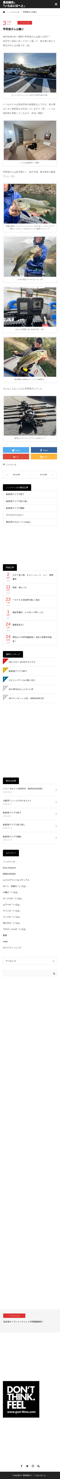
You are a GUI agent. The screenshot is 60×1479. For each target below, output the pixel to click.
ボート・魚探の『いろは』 (15, 886)
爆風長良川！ (19, 625)
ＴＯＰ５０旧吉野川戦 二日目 (26, 600)
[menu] (56, 4)
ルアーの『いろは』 (12, 904)
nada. (5, 941)
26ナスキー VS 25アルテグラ (22, 662)
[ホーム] (4, 12)
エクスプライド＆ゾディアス (16, 880)
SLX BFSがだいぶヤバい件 (21, 689)
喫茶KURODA (9, 874)
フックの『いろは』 (12, 917)
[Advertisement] (30, 542)
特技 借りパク (20, 587)
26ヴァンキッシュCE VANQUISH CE (26, 698)
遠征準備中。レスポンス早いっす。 (29, 612)
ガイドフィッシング (12, 947)
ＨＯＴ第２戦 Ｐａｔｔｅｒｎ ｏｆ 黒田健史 (33, 577)
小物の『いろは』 (11, 892)
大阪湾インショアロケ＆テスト (17, 800)
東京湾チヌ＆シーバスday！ (19, 522)
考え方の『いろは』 (12, 923)
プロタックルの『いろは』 (15, 929)
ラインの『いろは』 (12, 911)
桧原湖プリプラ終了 (15, 494)
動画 (5, 935)
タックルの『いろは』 (13, 898)
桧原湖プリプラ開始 (15, 508)
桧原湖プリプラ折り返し (17, 501)
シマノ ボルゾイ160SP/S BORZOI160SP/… (23, 788)
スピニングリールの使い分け (22, 680)
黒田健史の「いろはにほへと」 (35, 1475)
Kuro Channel (9, 868)
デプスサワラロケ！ (15, 515)
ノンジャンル (25, 23)
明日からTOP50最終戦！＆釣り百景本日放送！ (32, 639)
